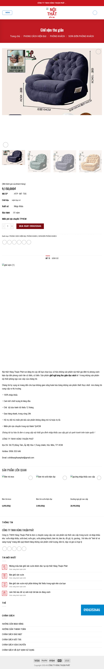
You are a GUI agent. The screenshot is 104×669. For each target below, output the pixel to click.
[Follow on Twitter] (14, 548)
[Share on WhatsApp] (4, 242)
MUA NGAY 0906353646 (30, 226)
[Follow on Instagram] (9, 548)
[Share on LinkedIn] (29, 242)
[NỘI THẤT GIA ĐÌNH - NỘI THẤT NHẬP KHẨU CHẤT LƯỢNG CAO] (52, 12)
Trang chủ (15, 36)
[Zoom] (5, 144)
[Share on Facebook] (9, 242)
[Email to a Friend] (19, 242)
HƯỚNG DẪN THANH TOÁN (14, 629)
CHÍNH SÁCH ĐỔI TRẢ (11, 639)
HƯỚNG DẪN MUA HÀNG (12, 624)
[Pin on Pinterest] (24, 242)
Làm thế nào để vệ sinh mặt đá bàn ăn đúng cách (29, 592)
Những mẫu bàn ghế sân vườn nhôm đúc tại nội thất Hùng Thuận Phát (38, 566)
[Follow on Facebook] (4, 548)
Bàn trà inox (6, 499)
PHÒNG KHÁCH (57, 36)
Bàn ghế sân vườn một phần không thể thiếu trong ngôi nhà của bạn (37, 583)
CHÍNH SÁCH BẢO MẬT (12, 634)
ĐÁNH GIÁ (55, 258)
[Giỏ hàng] (100, 13)
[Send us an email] (19, 548)
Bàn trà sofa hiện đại (44, 499)
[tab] (48, 258)
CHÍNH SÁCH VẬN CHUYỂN (14, 644)
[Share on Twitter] (14, 242)
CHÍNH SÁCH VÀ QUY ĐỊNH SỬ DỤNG (18, 650)
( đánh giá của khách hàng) (14, 184)
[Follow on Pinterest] (24, 548)
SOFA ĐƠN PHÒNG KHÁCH (81, 36)
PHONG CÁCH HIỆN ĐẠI (35, 36)
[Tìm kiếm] (95, 13)
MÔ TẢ (48, 258)
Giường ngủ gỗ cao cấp (79, 499)
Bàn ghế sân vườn (16, 575)
